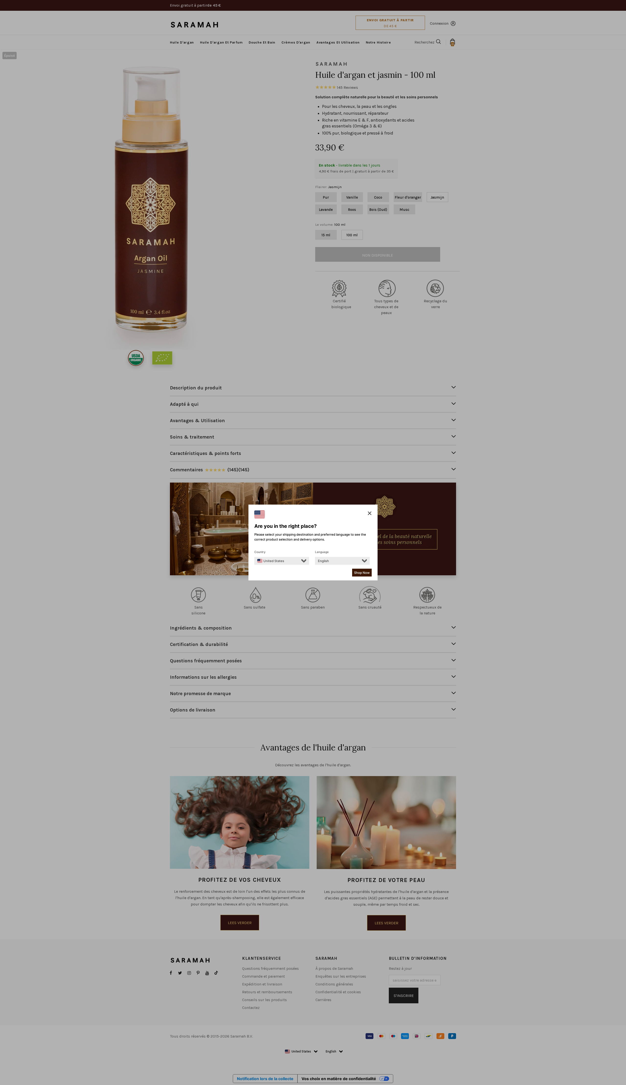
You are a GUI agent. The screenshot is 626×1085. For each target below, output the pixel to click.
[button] (370, 513)
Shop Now (362, 573)
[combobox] (270, 560)
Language (322, 552)
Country (260, 552)
